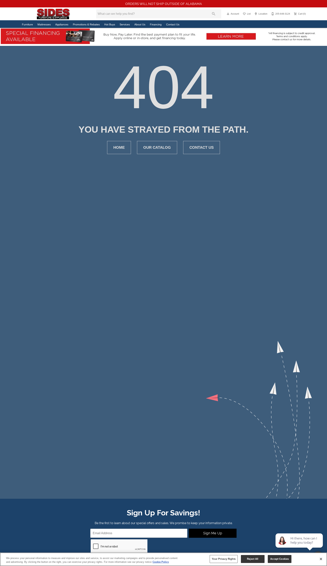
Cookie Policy (161, 562)
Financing (156, 24)
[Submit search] (214, 13)
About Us (139, 24)
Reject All (252, 558)
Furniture (27, 24)
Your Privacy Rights (223, 558)
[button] (228, 14)
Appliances (61, 24)
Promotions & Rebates (86, 24)
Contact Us (172, 24)
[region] (163, 559)
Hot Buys (109, 24)
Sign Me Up (212, 533)
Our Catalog (157, 147)
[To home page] (53, 14)
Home (119, 147)
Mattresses (44, 24)
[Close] (321, 559)
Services (125, 24)
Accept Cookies (279, 558)
